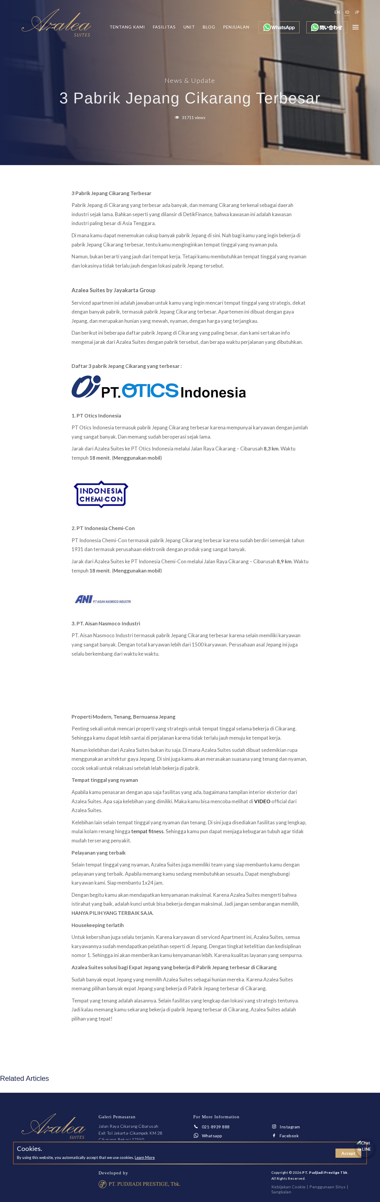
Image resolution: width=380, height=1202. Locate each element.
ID (347, 12)
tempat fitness (147, 831)
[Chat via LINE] (365, 1148)
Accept (348, 1153)
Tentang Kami (127, 26)
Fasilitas (164, 26)
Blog (209, 26)
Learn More (145, 1157)
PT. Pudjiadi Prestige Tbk (325, 1172)
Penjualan (236, 26)
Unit (189, 26)
